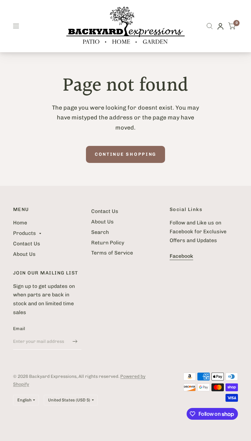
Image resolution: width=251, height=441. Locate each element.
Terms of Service (112, 253)
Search (100, 232)
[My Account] (220, 26)
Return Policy (107, 242)
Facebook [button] (181, 256)
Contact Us (26, 243)
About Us (24, 254)
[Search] (209, 26)
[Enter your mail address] (74, 341)
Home (20, 223)
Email (19, 328)
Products (24, 233)
